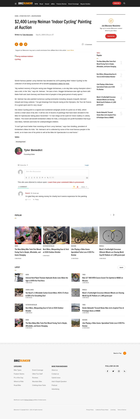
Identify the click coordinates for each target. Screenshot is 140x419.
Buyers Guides (85, 4)
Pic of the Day (18, 377)
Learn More (70, 50)
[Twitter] (113, 371)
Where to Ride (19, 381)
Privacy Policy (90, 409)
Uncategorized (20, 141)
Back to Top (117, 353)
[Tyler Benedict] (18, 151)
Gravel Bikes (30, 290)
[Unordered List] (39, 177)
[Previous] (110, 215)
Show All (121, 267)
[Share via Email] (25, 44)
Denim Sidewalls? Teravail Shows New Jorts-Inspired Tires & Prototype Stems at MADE (106, 114)
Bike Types (17, 370)
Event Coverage (73, 4)
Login (87, 165)
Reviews (73, 246)
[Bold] (26, 177)
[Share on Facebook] (16, 44)
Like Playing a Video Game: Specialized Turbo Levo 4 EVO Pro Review (106, 86)
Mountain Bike (37, 381)
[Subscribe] (124, 371)
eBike (53, 4)
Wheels (101, 246)
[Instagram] (118, 371)
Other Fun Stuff (37, 374)
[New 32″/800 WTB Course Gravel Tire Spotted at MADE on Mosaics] (75, 277)
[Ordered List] (37, 177)
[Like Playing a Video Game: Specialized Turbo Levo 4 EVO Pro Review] (84, 235)
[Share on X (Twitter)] (21, 44)
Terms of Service (122, 409)
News (16, 246)
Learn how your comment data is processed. (66, 182)
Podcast (54, 385)
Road (41, 4)
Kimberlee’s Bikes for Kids (59, 84)
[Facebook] (107, 371)
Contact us (55, 374)
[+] (53, 177)
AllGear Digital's (29, 400)
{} (50, 177)
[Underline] (31, 177)
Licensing (113, 409)
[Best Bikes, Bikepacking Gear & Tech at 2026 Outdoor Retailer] (56, 235)
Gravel (47, 4)
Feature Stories (61, 4)
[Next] (113, 215)
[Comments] (83, 44)
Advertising (55, 389)
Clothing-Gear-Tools (39, 385)
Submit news (56, 377)
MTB (36, 4)
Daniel (27, 193)
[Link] (47, 177)
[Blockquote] (42, 177)
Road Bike (17, 385)
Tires (84, 274)
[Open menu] (15, 4)
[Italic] (29, 177)
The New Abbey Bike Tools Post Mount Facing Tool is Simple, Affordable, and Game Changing (106, 64)
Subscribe (117, 3)
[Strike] (34, 177)
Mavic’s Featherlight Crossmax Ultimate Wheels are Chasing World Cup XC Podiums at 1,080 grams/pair (112, 252)
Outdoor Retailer (48, 246)
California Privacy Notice (102, 409)
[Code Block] (45, 177)
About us (55, 370)
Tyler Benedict (27, 35)
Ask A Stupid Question (59, 381)
